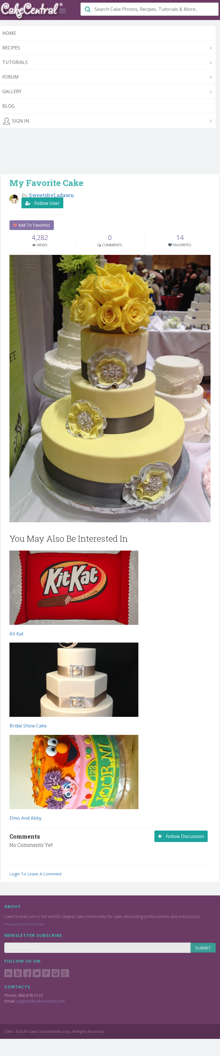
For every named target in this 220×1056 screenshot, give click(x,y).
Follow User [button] (46, 203)
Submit (203, 948)
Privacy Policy (14, 924)
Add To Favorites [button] (33, 225)
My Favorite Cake (46, 182)
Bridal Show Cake (28, 726)
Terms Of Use (34, 924)
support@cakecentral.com (40, 1001)
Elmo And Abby (25, 818)
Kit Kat (16, 634)
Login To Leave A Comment (35, 874)
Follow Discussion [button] (184, 836)
